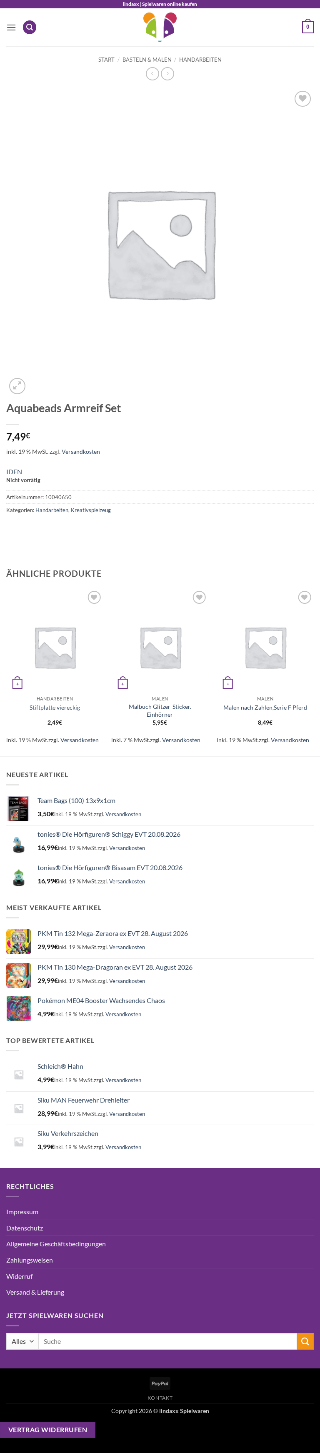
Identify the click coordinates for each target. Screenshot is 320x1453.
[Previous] (6, 671)
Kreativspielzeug (91, 510)
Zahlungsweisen (29, 1260)
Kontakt (160, 1398)
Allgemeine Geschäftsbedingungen (56, 1244)
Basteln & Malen (147, 59)
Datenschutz (24, 1228)
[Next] (313, 671)
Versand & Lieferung (35, 1292)
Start (106, 59)
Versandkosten (81, 451)
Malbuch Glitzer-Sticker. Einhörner (160, 710)
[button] (11, 27)
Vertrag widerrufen (47, 1429)
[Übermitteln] (305, 1341)
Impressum (22, 1211)
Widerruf (19, 1276)
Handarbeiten (200, 59)
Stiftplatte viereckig (55, 707)
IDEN (14, 471)
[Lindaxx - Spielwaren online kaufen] (160, 27)
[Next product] (152, 73)
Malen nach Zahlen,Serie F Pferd (265, 707)
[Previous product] (167, 73)
